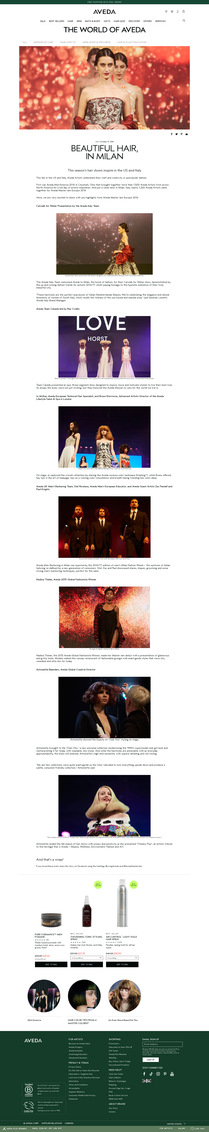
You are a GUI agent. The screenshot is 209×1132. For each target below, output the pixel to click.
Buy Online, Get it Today (120, 1061)
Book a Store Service (118, 1095)
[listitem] (51, 923)
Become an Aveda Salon (79, 1043)
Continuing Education (78, 1054)
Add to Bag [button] (51, 964)
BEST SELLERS (56, 21)
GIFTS (107, 21)
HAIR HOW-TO (68, 42)
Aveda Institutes (76, 1050)
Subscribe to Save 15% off (120, 1047)
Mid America (34, 1020)
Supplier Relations (77, 1092)
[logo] (104, 11)
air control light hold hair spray (121, 938)
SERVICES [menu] (160, 21)
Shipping (112, 1084)
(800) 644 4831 (116, 1099)
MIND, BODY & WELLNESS (96, 42)
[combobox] (86, 958)
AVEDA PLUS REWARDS (17, 1128)
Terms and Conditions (78, 1084)
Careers (112, 1112)
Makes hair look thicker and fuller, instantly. (86, 946)
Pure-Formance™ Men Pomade (48, 935)
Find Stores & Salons (166, 11)
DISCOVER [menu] (134, 21)
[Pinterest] (182, 134)
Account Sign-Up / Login (119, 1088)
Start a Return (115, 1077)
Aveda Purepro (75, 1047)
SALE (42, 21)
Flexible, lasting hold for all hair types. (120, 946)
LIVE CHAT (199, 1128)
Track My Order (116, 1074)
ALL (25, 42)
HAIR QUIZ (119, 21)
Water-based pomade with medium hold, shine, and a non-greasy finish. (50, 945)
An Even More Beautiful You (123, 1020)
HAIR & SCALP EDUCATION (131, 42)
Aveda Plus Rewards (118, 1054)
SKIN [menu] (79, 21)
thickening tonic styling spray (86, 938)
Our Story (113, 1108)
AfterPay (112, 1058)
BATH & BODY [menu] (92, 21)
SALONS (181, 1128)
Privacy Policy (75, 1067)
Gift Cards (113, 1050)
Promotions (114, 1043)
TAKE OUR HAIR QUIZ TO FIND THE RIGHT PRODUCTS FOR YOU (104, 2)
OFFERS (147, 21)
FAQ (111, 1092)
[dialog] (184, 20)
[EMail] (187, 134)
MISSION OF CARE (43, 42)
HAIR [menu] (70, 21)
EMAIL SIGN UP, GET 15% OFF (47, 1128)
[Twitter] (177, 134)
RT (98, 142)
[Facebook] (172, 134)
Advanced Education (78, 1058)
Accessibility (74, 1088)
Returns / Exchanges (117, 1081)
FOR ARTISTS (166, 1128)
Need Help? (115, 1070)
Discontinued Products (119, 1065)
